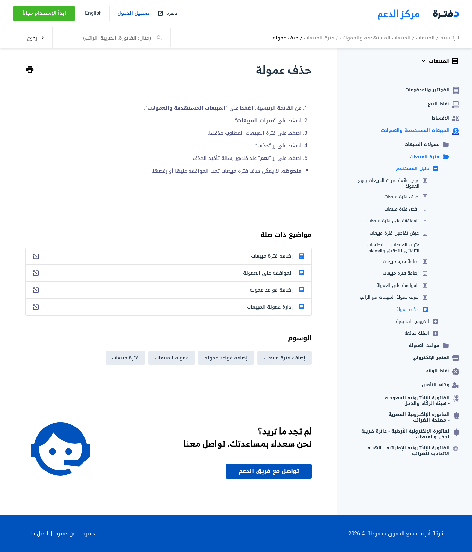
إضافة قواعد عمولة (226, 358)
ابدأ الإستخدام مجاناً (44, 13)
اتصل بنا (39, 533)
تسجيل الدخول (134, 13)
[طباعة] (29, 69)
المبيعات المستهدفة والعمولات (375, 37)
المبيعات (425, 37)
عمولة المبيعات (171, 358)
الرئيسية (449, 37)
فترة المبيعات (319, 37)
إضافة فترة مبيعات (284, 358)
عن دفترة (65, 533)
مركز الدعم (399, 13)
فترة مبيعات (125, 358)
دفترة (89, 533)
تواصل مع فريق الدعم (269, 471)
